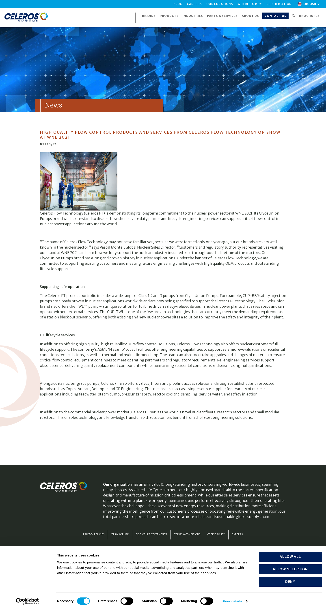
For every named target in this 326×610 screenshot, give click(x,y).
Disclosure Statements (151, 534)
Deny (290, 582)
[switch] (127, 601)
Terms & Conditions (187, 534)
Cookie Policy (216, 534)
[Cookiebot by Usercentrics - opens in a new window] (27, 601)
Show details (232, 601)
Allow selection (290, 569)
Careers (237, 534)
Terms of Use (120, 534)
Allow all (290, 556)
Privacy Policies (93, 534)
